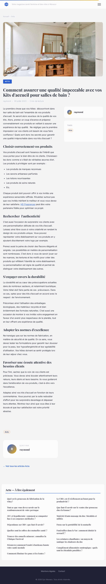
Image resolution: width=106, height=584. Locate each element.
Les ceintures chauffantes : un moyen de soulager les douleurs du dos (75, 540)
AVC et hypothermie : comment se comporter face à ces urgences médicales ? (27, 517)
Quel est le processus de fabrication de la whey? (25, 500)
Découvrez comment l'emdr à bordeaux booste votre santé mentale (28, 546)
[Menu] (99, 4)
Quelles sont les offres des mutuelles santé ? (27, 530)
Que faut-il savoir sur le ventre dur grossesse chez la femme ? (77, 508)
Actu (13, 16)
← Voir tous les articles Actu (16, 466)
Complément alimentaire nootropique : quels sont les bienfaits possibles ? (77, 549)
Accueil (6, 16)
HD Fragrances (28, 204)
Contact (61, 571)
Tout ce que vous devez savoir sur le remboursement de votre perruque (23, 508)
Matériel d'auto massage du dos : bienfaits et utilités (77, 517)
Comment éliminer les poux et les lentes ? (26, 553)
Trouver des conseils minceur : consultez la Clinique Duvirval (26, 537)
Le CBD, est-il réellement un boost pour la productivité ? (76, 500)
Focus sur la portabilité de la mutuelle (74, 524)
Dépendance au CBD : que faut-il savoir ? (25, 524)
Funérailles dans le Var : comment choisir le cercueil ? (76, 531)
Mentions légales (48, 571)
